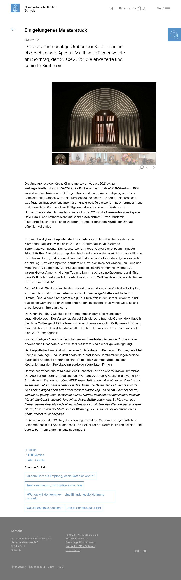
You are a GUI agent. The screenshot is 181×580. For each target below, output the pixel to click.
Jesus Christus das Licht (84, 508)
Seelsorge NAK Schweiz (80, 542)
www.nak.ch (73, 550)
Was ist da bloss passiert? (44, 508)
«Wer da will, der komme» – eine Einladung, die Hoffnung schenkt (65, 496)
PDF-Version (35, 455)
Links (51, 566)
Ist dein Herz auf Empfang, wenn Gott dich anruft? (61, 476)
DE (137, 551)
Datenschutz (37, 566)
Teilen (31, 450)
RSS (60, 566)
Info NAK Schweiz (76, 538)
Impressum (19, 566)
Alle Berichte (36, 460)
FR (145, 551)
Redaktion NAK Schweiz (80, 546)
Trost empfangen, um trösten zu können (54, 485)
